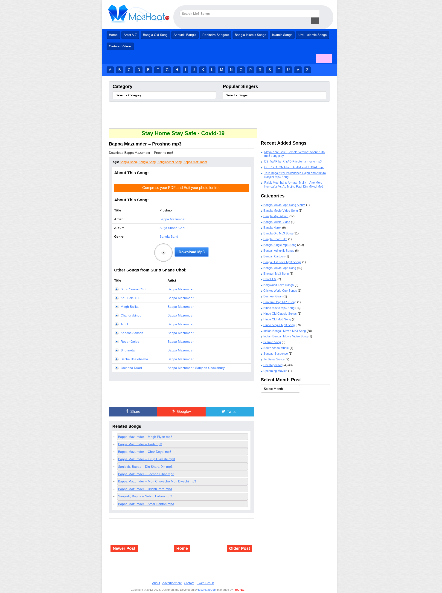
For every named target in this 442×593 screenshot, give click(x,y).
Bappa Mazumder (195, 162)
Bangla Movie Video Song (280, 210)
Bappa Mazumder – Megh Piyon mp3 (145, 437)
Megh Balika (130, 306)
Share (134, 411)
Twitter (232, 411)
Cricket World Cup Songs (280, 290)
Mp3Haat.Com (207, 589)
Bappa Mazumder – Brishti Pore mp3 (145, 489)
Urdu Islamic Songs (312, 35)
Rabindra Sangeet (215, 35)
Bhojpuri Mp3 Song (276, 273)
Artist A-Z (130, 35)
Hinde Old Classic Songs (280, 313)
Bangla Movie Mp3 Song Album (284, 205)
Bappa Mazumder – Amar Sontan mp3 (146, 504)
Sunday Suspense (275, 353)
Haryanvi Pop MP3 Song (279, 302)
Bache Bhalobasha (134, 359)
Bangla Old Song (155, 35)
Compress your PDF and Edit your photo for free (181, 188)
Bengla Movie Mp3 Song (279, 268)
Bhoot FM (269, 279)
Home (113, 35)
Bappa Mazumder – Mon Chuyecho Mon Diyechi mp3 (157, 481)
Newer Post (124, 548)
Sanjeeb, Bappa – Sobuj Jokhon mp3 (145, 496)
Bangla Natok (272, 227)
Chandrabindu (131, 315)
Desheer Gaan (272, 296)
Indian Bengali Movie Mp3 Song (284, 331)
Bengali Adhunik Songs (278, 250)
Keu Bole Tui (130, 298)
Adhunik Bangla (185, 35)
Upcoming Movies (275, 371)
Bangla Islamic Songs (250, 35)
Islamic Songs (282, 35)
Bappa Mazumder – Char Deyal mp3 (145, 451)
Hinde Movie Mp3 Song (278, 308)
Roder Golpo (130, 341)
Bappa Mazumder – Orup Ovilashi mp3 (146, 459)
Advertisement (172, 583)
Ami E (125, 324)
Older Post (239, 548)
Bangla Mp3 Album (275, 216)
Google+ (183, 411)
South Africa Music (276, 348)
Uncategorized (272, 365)
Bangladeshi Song (169, 162)
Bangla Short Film (275, 239)
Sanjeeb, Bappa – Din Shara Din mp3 (145, 466)
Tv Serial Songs (274, 359)
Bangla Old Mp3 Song (278, 233)
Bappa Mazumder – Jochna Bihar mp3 (146, 474)
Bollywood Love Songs (278, 285)
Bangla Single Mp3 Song (279, 245)
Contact (189, 583)
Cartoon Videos (120, 46)
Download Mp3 (192, 252)
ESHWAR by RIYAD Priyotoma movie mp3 (293, 161)
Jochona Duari (131, 368)
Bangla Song (147, 162)
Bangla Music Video (276, 222)
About (156, 583)
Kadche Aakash (132, 333)
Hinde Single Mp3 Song (279, 325)
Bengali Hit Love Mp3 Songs (282, 262)
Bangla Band (128, 162)
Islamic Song (272, 342)
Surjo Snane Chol (172, 228)
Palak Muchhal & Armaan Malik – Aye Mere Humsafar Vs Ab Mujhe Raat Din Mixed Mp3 (293, 184)
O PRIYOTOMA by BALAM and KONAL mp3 (294, 167)
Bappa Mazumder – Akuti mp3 (140, 444)
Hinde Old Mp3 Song (277, 319)
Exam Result (205, 583)
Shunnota (128, 350)
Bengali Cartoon (274, 256)
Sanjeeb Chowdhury (210, 368)
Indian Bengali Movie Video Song (285, 336)
